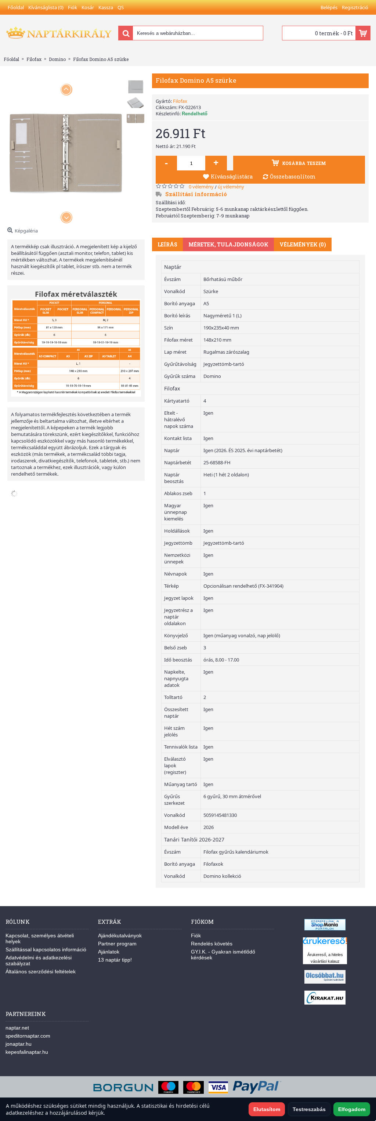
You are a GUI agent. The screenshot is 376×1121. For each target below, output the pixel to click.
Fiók (196, 935)
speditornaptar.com (28, 1036)
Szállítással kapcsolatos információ (46, 949)
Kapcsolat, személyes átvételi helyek (40, 938)
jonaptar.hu (19, 1044)
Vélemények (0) (302, 244)
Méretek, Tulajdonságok (228, 244)
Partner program (117, 944)
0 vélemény (201, 186)
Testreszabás (309, 1109)
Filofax (180, 101)
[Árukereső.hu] (325, 944)
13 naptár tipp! (115, 960)
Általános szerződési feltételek (41, 971)
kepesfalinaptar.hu (27, 1052)
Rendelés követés (211, 944)
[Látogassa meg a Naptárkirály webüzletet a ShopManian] (325, 928)
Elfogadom (351, 1109)
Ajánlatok (108, 952)
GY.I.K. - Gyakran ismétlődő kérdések (223, 954)
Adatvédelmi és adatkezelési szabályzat (39, 960)
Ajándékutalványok (120, 935)
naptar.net (17, 1028)
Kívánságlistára (232, 176)
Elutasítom (266, 1109)
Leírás (167, 244)
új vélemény (231, 186)
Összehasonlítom (293, 176)
